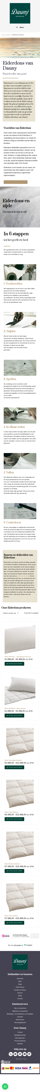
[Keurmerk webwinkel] (20, 935)
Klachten (20, 1043)
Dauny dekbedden (6, 34)
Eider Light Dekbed (11, 812)
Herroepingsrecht (20, 1022)
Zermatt (20, 998)
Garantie (20, 1017)
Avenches (20, 978)
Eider (20, 981)
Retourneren (20, 1019)
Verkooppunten (20, 1038)
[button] (5, 1086)
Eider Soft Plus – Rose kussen (15, 708)
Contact (20, 1032)
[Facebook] (20, 1054)
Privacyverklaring (20, 1041)
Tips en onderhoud (20, 1008)
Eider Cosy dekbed (11, 916)
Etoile (20, 984)
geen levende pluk (23, 576)
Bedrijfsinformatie (20, 1035)
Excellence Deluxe (20, 990)
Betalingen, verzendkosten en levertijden (20, 1014)
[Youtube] (25, 1054)
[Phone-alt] (11, 1054)
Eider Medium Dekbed (12, 864)
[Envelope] (15, 1054)
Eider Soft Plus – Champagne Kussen (18, 656)
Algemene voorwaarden (20, 1011)
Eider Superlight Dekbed (13, 760)
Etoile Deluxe (20, 987)
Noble (20, 995)
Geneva (20, 993)
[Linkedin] (29, 1054)
